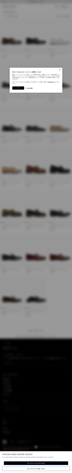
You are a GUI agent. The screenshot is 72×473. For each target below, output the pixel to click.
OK (18, 88)
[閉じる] (60, 70)
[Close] (36, 447)
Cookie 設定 (29, 88)
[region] (36, 80)
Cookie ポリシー (51, 82)
